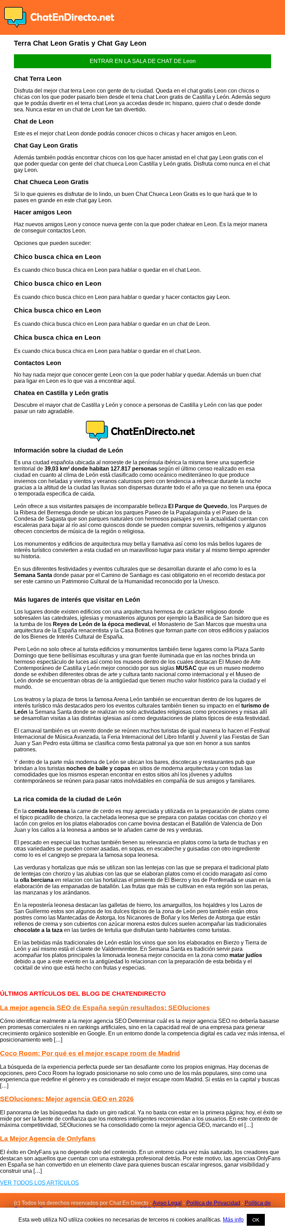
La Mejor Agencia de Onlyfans (48, 1138)
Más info (233, 1220)
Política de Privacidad (213, 1203)
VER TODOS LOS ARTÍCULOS (39, 1183)
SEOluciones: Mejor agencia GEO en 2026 (67, 1099)
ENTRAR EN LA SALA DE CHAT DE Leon (143, 61)
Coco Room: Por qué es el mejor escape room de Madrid (90, 1053)
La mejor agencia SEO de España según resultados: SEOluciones (105, 1007)
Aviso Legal (167, 1203)
